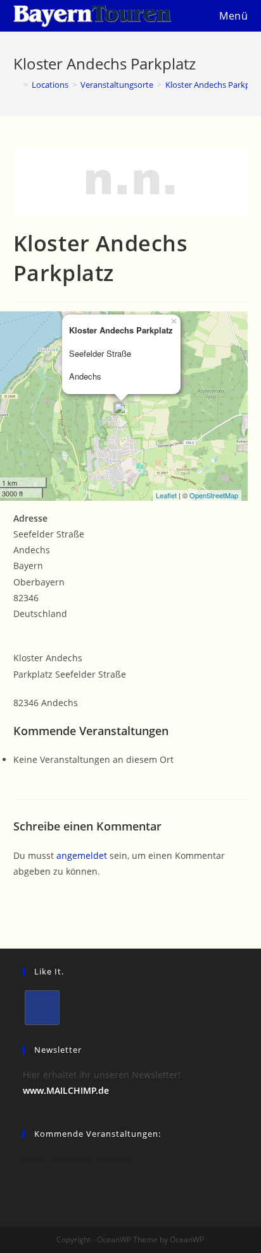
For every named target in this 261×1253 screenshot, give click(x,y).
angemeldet (81, 855)
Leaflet (166, 495)
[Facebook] (42, 1007)
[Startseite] (16, 84)
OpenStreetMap (213, 495)
